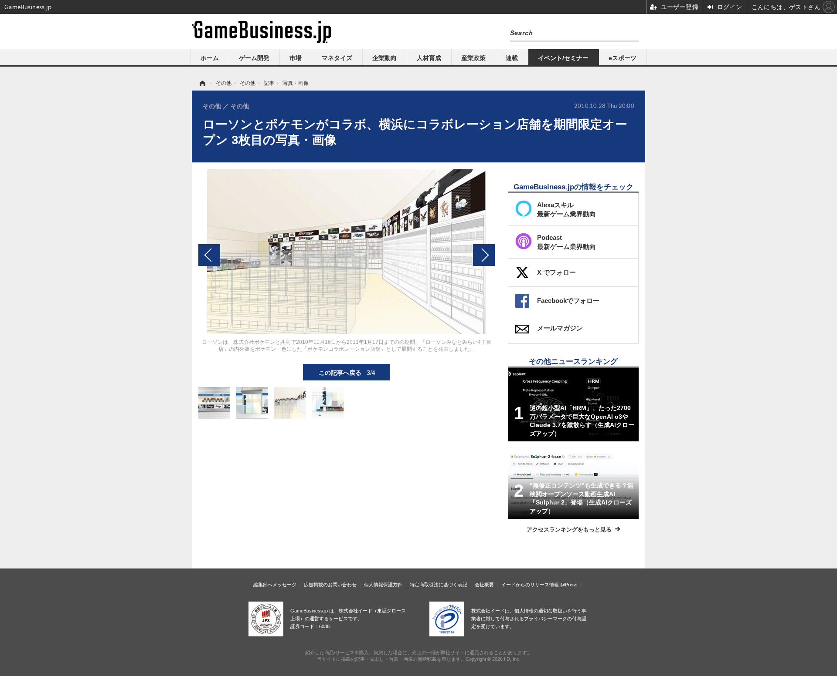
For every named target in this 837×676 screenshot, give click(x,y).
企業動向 (384, 57)
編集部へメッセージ (274, 584)
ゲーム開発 (254, 57)
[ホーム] (202, 83)
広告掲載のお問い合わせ (330, 584)
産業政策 (473, 57)
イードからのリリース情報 (530, 584)
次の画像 (484, 255)
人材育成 (429, 57)
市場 (295, 57)
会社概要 (484, 584)
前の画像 (209, 255)
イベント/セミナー (563, 57)
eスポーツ (622, 57)
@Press (569, 584)
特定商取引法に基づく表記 (438, 584)
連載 (512, 57)
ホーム (210, 57)
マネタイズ (337, 57)
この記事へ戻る (347, 372)
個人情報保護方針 (383, 584)
